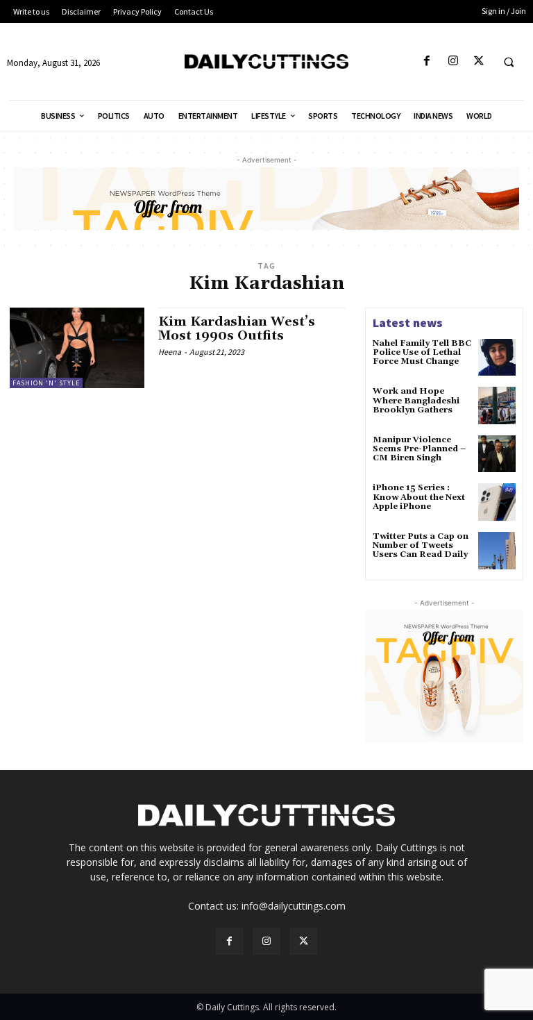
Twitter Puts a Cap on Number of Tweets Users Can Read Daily (420, 545)
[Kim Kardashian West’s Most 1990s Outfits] (77, 348)
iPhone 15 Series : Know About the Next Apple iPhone (419, 497)
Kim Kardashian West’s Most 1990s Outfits (236, 329)
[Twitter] (478, 61)
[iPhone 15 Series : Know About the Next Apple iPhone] (497, 502)
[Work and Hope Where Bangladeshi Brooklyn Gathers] (497, 405)
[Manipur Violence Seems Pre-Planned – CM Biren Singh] (497, 454)
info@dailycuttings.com (294, 905)
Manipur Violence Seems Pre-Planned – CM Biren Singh (419, 449)
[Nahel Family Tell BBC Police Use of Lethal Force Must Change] (497, 357)
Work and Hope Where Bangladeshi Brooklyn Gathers (416, 400)
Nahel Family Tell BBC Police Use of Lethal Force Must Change (422, 352)
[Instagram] (452, 61)
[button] (508, 61)
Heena (169, 351)
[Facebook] (427, 61)
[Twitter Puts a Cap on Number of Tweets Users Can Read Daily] (497, 550)
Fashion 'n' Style (46, 382)
